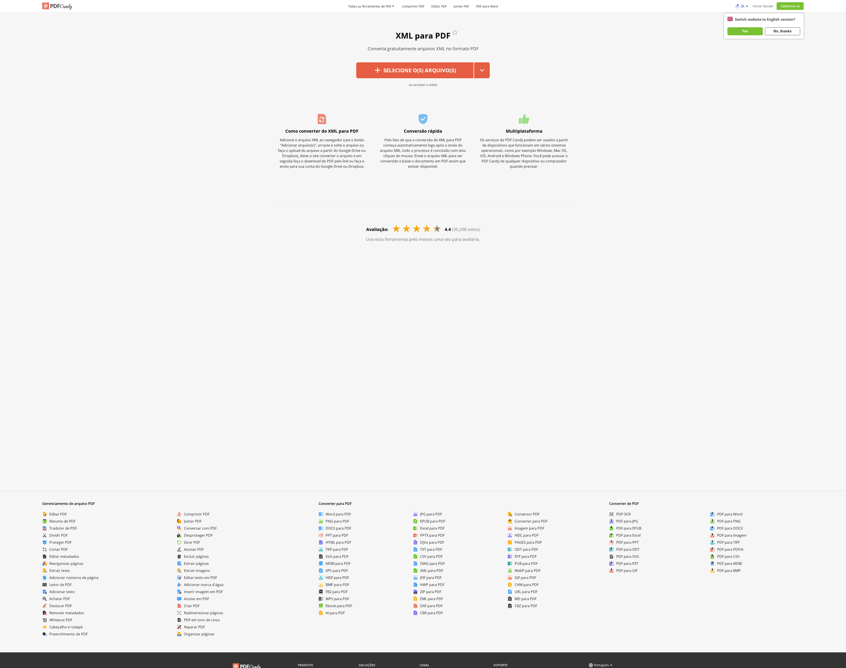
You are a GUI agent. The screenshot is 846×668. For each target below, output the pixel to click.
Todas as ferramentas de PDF (369, 6)
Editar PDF (439, 6)
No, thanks (783, 31)
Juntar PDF (461, 6)
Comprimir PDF (413, 6)
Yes (745, 31)
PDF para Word (487, 6)
